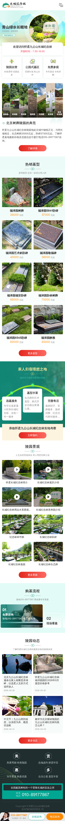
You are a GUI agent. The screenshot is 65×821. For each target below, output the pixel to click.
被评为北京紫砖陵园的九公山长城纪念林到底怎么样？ (47, 722)
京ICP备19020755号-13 (32, 809)
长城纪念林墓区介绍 (48, 482)
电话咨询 (55, 816)
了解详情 (32, 148)
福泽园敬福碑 (48, 253)
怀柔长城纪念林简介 (17, 482)
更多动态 (32, 740)
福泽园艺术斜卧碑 (17, 253)
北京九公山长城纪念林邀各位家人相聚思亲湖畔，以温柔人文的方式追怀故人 (16, 681)
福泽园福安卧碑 (17, 295)
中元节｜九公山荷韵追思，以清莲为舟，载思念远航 (16, 722)
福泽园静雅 (48, 337)
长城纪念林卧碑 (48, 537)
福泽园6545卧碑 (17, 337)
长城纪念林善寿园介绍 (48, 509)
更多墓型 (32, 353)
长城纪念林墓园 (16, 564)
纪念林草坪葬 (17, 537)
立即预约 (32, 435)
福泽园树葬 (17, 210)
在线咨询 (37, 816)
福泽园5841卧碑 (48, 210)
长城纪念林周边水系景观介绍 (18, 509)
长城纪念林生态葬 (48, 564)
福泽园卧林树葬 (48, 295)
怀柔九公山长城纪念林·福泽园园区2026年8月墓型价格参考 (47, 680)
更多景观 (32, 574)
